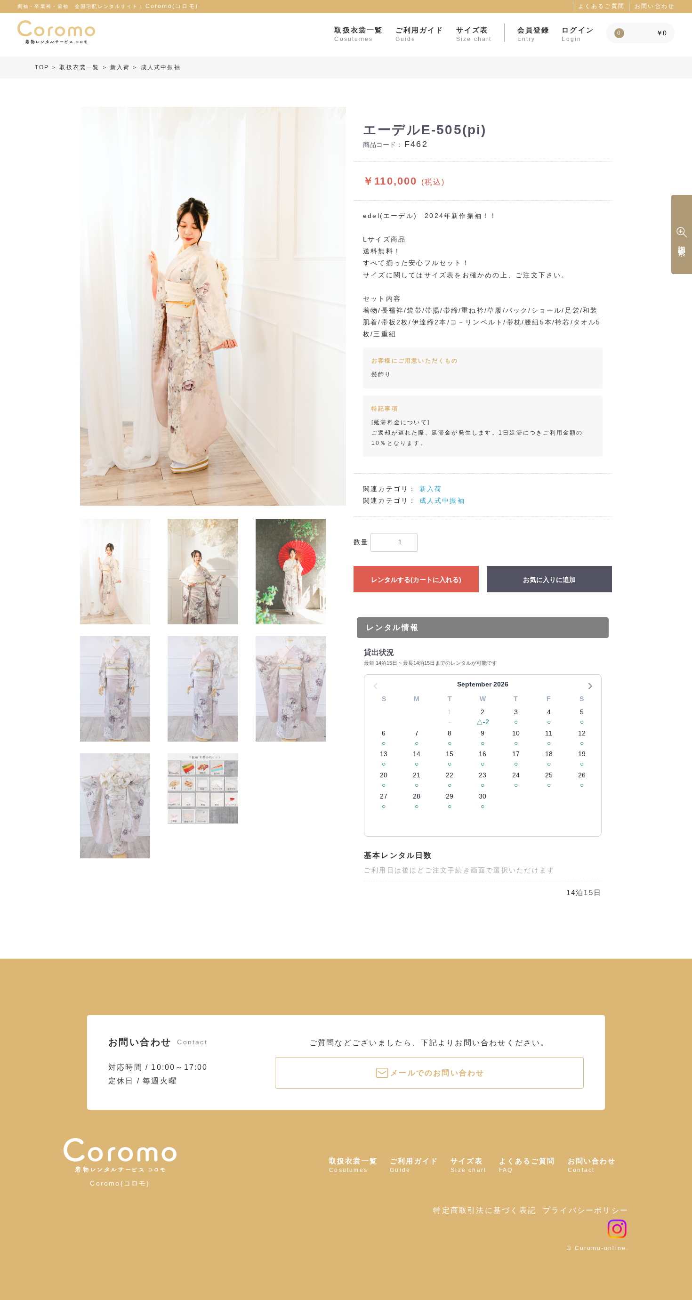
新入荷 (120, 67)
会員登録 (533, 34)
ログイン (578, 34)
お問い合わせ (655, 6)
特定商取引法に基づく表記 (484, 1210)
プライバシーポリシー (585, 1210)
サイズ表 (474, 34)
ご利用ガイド (419, 34)
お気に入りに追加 (549, 579)
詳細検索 (682, 242)
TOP (42, 67)
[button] (589, 685)
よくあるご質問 (601, 6)
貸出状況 (379, 652)
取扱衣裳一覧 (358, 34)
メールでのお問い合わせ (437, 1073)
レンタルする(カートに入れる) (416, 579)
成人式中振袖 (161, 67)
